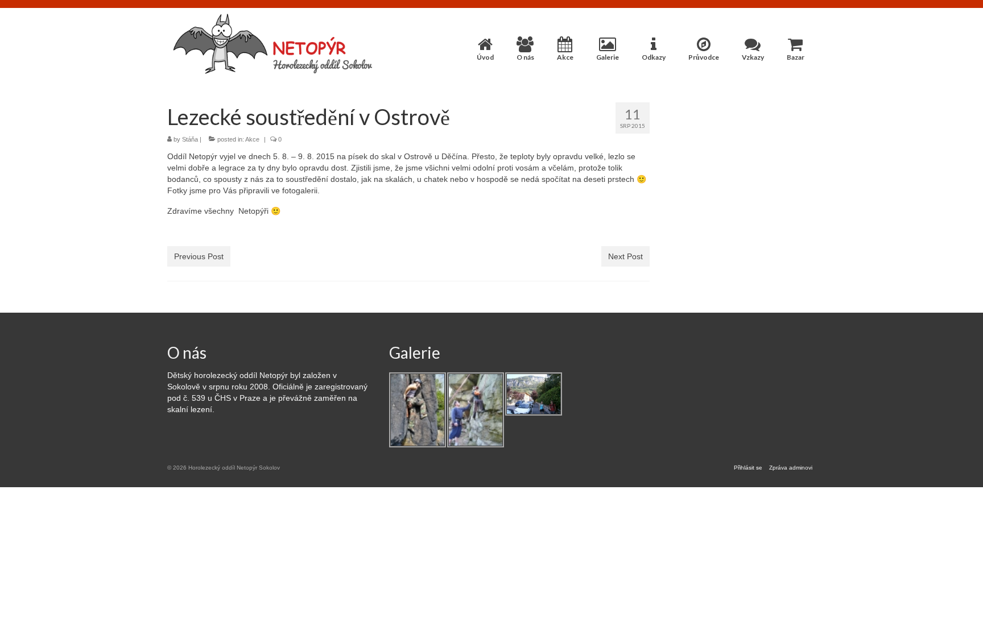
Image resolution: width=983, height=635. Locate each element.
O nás (186, 352)
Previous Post (199, 256)
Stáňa (190, 139)
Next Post (625, 256)
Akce (252, 139)
